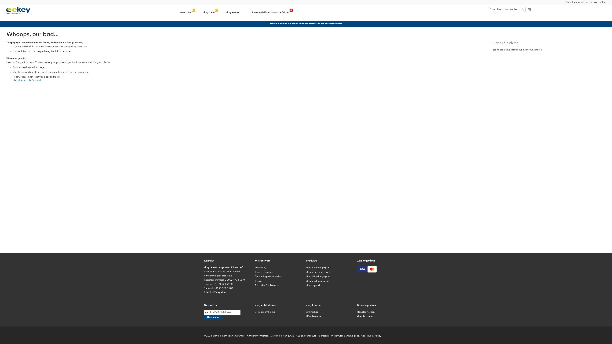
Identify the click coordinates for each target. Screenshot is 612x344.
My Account (34, 80)
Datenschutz (309, 336)
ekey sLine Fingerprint (318, 272)
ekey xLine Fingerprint (318, 268)
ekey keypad (313, 285)
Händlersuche (313, 316)
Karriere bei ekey (264, 272)
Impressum (323, 336)
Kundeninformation (258, 336)
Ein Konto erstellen (595, 2)
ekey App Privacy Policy (368, 336)
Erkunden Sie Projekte (267, 285)
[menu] (276, 13)
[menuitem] (185, 13)
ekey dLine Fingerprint (318, 277)
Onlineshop (312, 312)
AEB (298, 336)
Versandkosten (279, 336)
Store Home (19, 80)
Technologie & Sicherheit (269, 277)
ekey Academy (365, 316)
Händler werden (366, 312)
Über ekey (260, 268)
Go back (17, 67)
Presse (258, 281)
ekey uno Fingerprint (317, 281)
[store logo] (36, 10)
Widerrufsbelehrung (342, 336)
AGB (291, 336)
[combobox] (507, 9)
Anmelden (571, 2)
